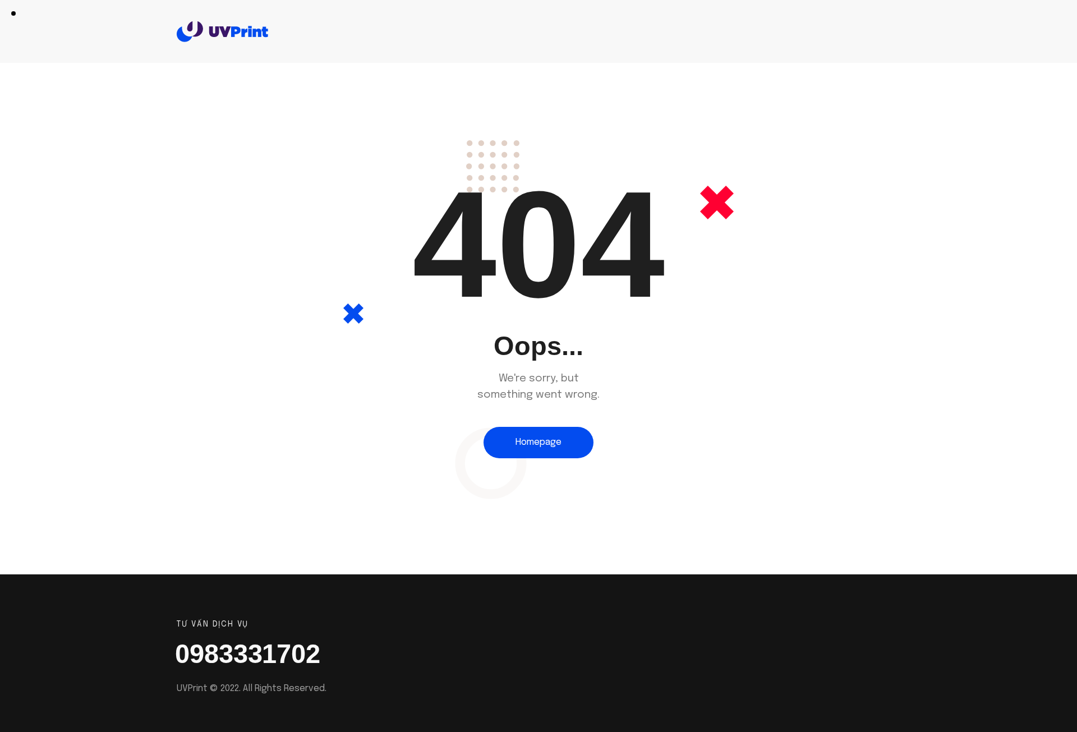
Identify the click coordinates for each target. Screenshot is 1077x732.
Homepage (538, 442)
